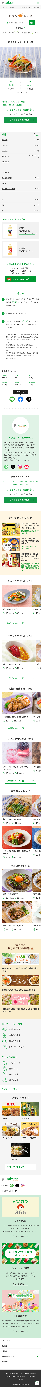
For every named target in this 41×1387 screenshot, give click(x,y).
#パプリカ (15, 102)
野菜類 (4, 1089)
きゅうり (4, 140)
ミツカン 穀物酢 (7, 178)
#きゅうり (5, 102)
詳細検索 (19, 28)
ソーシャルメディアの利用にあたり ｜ (16, 1376)
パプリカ (15, 1089)
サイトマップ (32, 1376)
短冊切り (14, 302)
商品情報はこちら (24, 231)
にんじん (4, 145)
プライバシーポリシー (29, 1373)
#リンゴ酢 (24, 484)
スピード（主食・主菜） (25, 33)
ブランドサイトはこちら (27, 234)
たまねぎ (4, 151)
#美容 (23, 102)
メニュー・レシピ (12, 7)
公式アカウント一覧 (9, 1191)
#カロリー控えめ (8, 105)
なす (4, 33)
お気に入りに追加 (21, 120)
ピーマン (11, 33)
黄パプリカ (5, 162)
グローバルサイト (20, 1379)
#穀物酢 (19, 105)
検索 (31, 23)
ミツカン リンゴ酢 (8, 189)
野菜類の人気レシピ (25, 7)
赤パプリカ (5, 156)
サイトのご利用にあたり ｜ (14, 1373)
